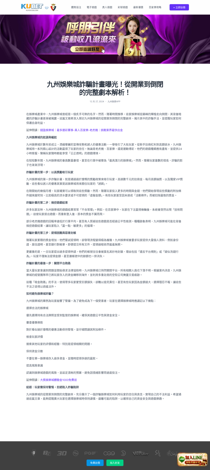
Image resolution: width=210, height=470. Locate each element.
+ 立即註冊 (179, 7)
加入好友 (115, 462)
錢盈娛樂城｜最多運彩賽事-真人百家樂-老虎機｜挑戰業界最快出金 (81, 130)
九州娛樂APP (114, 101)
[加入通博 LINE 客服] (192, 459)
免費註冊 (95, 462)
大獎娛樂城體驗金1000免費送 (58, 380)
